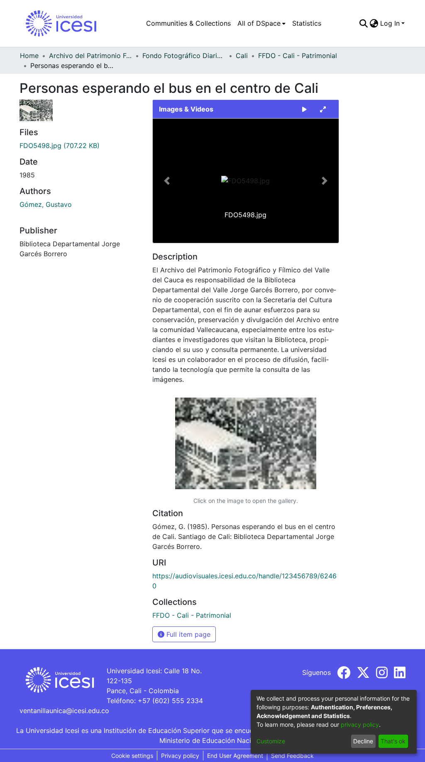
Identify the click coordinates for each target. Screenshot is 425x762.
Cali (242, 55)
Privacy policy (180, 755)
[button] (167, 181)
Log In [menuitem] (390, 23)
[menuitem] (261, 23)
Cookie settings (132, 755)
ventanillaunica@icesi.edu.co (64, 710)
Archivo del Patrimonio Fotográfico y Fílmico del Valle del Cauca (90, 55)
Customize (270, 741)
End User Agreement (235, 755)
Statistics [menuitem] (306, 23)
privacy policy (360, 724)
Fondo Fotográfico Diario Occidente (183, 55)
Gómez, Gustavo (46, 204)
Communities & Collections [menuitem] (188, 23)
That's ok (393, 741)
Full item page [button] (187, 634)
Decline (363, 741)
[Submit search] (364, 23)
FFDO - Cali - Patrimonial (297, 55)
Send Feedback (292, 755)
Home (29, 55)
